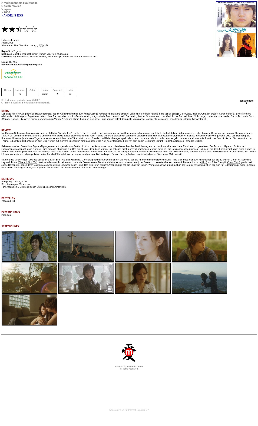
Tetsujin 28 (6, 135)
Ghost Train (233, 162)
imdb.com (6, 215)
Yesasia (5, 201)
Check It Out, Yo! (28, 162)
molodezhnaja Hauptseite (21, 2)
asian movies (12, 6)
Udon (203, 162)
